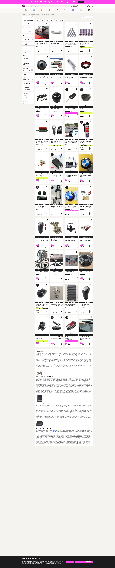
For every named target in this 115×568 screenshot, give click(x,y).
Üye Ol (88, 6)
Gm (52, 20)
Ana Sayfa (24, 14)
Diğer (37, 20)
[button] (55, 72)
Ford (47, 20)
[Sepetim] (81, 6)
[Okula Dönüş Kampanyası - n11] (57, 2)
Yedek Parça (38, 14)
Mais (42, 20)
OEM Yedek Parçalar (45, 14)
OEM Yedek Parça (53, 14)
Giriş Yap (91, 6)
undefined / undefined (28, 20)
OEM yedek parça (53, 431)
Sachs (61, 20)
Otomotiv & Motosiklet (31, 14)
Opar (56, 20)
